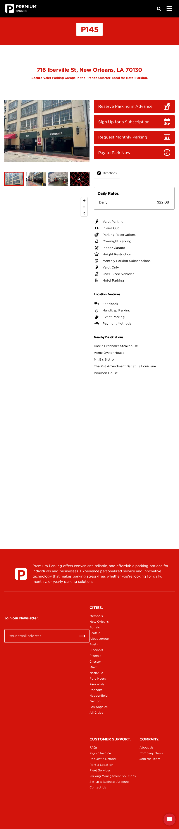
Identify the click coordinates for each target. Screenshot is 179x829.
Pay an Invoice (100, 753)
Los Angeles (99, 707)
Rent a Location (101, 764)
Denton (95, 701)
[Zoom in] (84, 200)
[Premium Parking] (21, 574)
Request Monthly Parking (122, 137)
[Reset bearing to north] (84, 213)
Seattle (95, 633)
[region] (47, 361)
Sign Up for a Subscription (124, 122)
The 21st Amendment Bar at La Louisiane (125, 366)
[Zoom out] (84, 207)
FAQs (94, 747)
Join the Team (149, 759)
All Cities (96, 712)
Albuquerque (99, 638)
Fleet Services (100, 770)
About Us (146, 747)
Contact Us (98, 787)
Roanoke (96, 690)
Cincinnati (97, 650)
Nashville (96, 673)
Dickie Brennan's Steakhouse (116, 346)
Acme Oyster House (109, 352)
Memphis (96, 616)
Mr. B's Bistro (104, 359)
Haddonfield (99, 695)
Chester (95, 661)
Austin (94, 644)
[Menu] (169, 8)
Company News (151, 753)
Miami (94, 667)
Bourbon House (106, 373)
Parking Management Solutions (105, 776)
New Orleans (99, 621)
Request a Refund (103, 759)
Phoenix (95, 655)
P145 (89, 29)
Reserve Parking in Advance (125, 106)
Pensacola (97, 684)
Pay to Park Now (114, 152)
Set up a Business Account (105, 781)
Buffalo (95, 627)
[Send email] (82, 636)
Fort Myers (98, 678)
